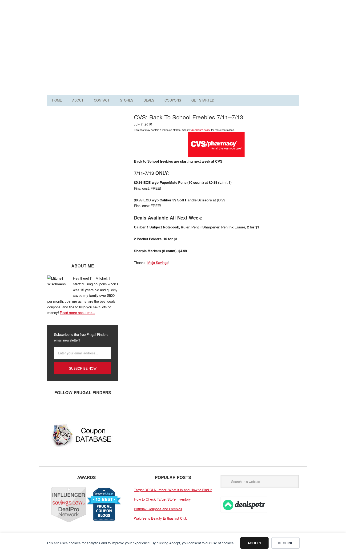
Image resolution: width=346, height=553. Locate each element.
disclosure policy (200, 130)
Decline (285, 542)
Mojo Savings (157, 262)
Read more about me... (77, 312)
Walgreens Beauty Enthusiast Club (160, 518)
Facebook (53, 408)
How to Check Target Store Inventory (162, 499)
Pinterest (81, 408)
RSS (95, 408)
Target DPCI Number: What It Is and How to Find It (173, 489)
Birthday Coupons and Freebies (158, 508)
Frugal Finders (74, 27)
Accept (254, 542)
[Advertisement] (213, 49)
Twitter (67, 408)
